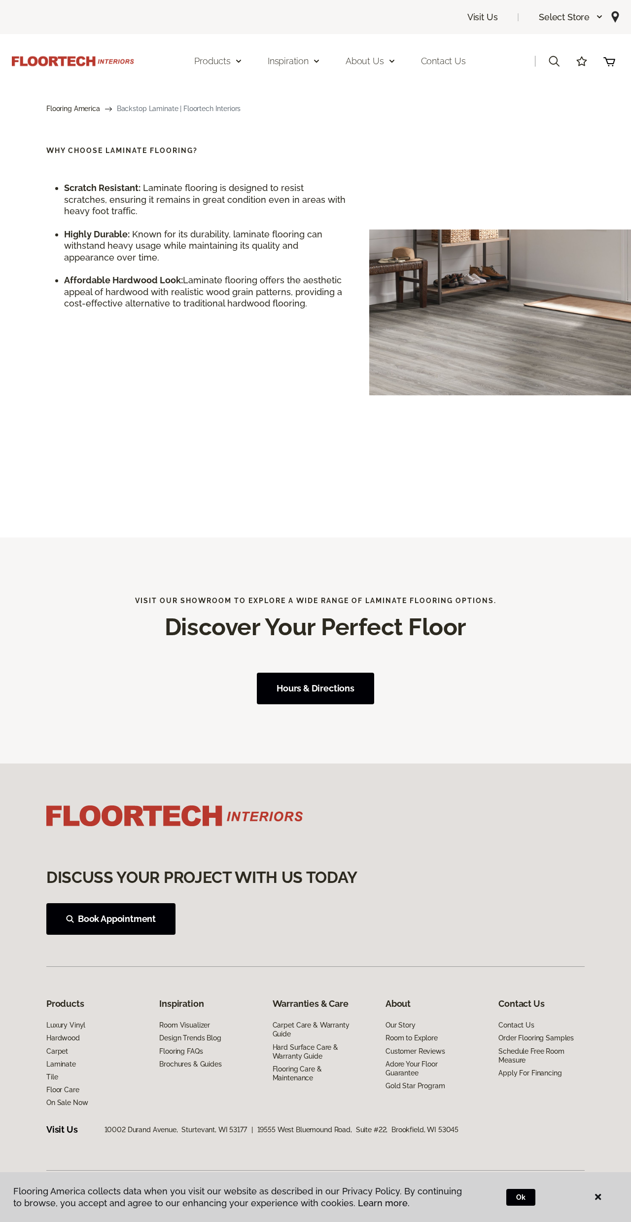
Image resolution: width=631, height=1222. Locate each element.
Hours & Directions (315, 688)
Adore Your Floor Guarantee (412, 1068)
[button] (571, 17)
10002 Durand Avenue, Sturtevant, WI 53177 (176, 1130)
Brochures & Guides (190, 1064)
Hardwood (63, 1038)
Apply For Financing (529, 1073)
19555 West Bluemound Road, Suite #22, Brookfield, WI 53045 (358, 1130)
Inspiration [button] (288, 61)
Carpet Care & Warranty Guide (311, 1029)
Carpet (57, 1051)
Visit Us (482, 17)
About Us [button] (365, 61)
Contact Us (443, 61)
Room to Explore (412, 1038)
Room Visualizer (184, 1025)
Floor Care (62, 1090)
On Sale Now (67, 1103)
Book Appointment (117, 919)
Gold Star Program (415, 1086)
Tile (52, 1077)
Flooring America (73, 109)
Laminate (61, 1064)
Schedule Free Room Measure (531, 1055)
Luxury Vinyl (65, 1025)
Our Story (401, 1025)
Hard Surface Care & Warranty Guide (305, 1051)
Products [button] (212, 61)
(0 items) (609, 61)
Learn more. (384, 1203)
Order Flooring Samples (536, 1038)
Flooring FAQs (181, 1051)
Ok (521, 1197)
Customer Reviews (415, 1051)
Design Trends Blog (190, 1038)
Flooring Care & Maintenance (297, 1073)
